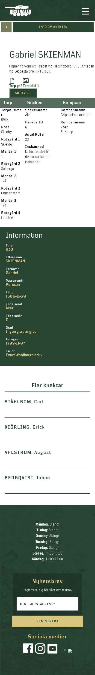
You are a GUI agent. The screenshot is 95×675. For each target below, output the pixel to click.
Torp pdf (15, 86)
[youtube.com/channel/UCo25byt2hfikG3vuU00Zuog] (52, 649)
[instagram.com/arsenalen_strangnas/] (40, 649)
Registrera (47, 621)
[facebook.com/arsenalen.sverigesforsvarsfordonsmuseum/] (29, 649)
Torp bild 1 (31, 86)
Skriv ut (23, 93)
